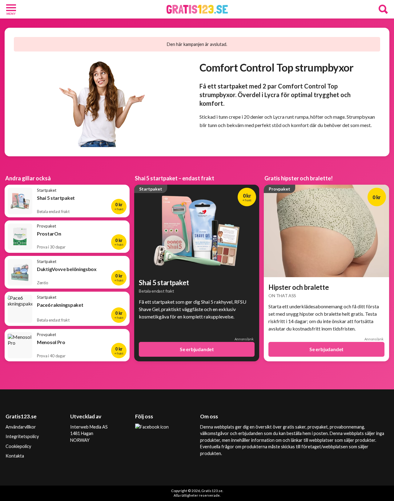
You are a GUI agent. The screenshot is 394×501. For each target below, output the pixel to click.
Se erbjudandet (197, 349)
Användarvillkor (21, 426)
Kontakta (15, 455)
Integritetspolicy (22, 436)
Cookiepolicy (18, 446)
